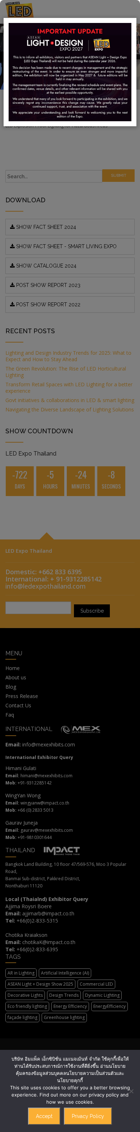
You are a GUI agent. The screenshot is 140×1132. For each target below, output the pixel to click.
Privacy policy (88, 1116)
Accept (44, 1116)
